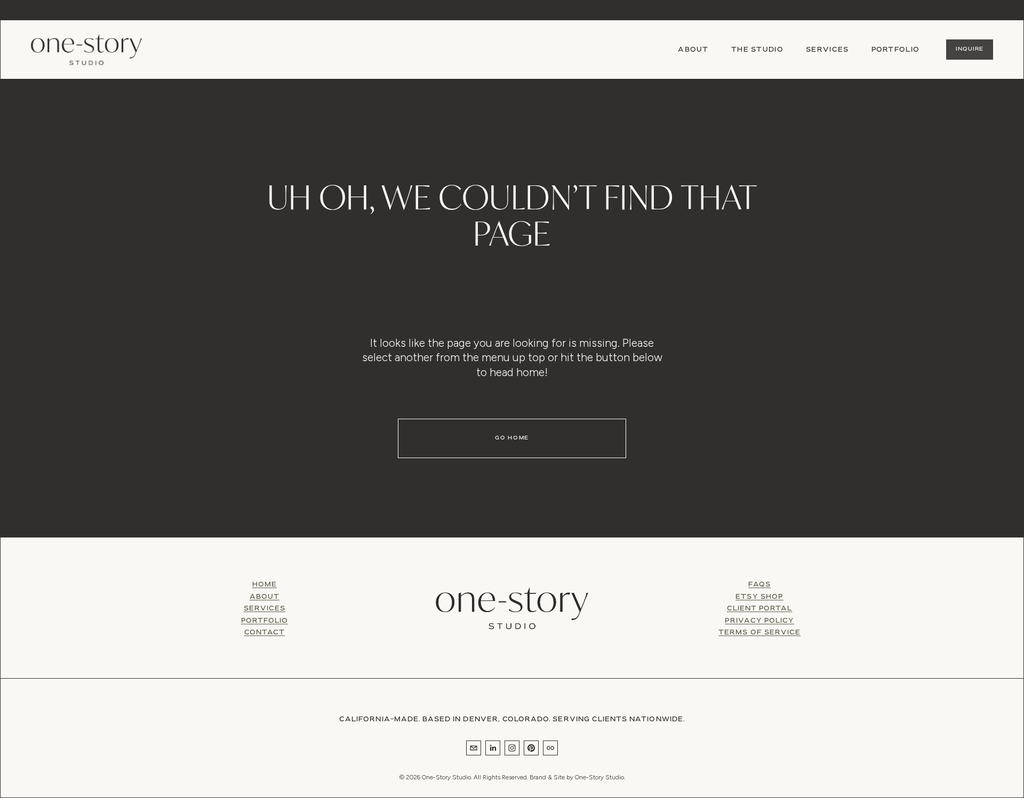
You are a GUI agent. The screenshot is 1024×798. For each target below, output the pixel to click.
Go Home (512, 438)
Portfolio (895, 50)
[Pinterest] (531, 747)
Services (264, 609)
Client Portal (760, 609)
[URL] (550, 747)
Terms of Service (759, 633)
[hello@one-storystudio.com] (473, 747)
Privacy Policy (759, 621)
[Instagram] (512, 747)
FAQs (759, 585)
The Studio (757, 50)
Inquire (969, 49)
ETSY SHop (759, 597)
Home (264, 585)
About (693, 50)
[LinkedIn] (492, 747)
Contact (264, 633)
